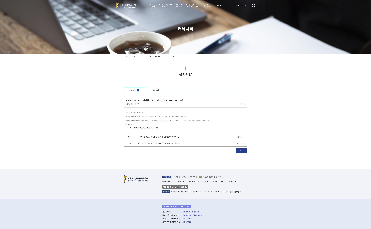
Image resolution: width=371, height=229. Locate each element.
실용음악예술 (197, 215)
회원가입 (238, 5)
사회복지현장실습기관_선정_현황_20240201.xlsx (142, 128)
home (127, 56)
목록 (241, 150)
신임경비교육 (187, 215)
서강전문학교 (126, 5)
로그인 (245, 5)
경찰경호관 (195, 211)
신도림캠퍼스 (187, 218)
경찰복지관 (186, 211)
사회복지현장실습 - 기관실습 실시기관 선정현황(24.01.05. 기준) (159, 143)
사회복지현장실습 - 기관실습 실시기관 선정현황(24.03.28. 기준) (159, 137)
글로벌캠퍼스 (187, 222)
